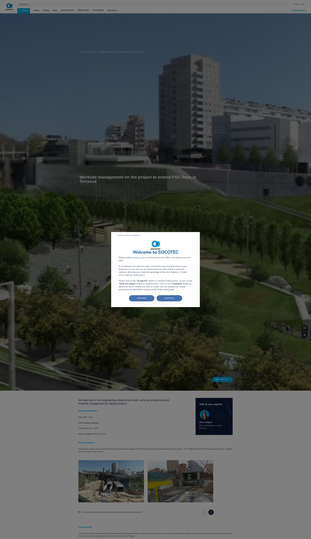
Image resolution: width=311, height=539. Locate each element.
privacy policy (140, 258)
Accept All (169, 298)
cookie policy (139, 275)
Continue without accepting (127, 235)
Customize (141, 298)
